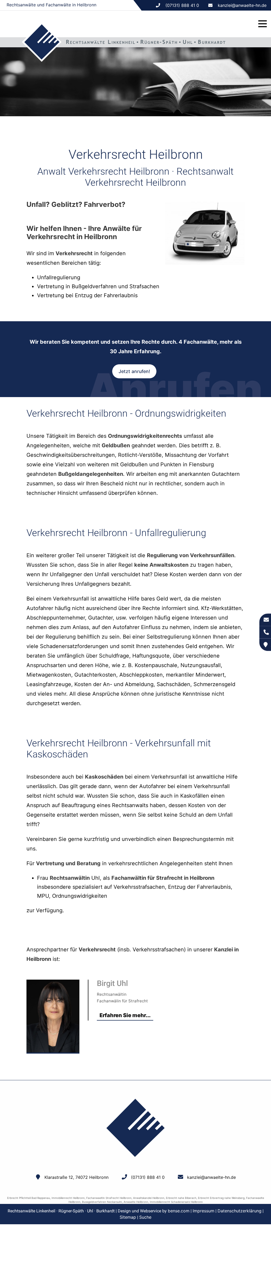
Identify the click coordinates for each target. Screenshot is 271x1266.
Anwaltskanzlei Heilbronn (148, 1197)
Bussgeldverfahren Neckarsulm (102, 1201)
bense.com (178, 1210)
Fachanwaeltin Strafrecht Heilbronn (109, 1197)
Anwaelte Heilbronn (136, 1201)
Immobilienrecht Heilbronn (68, 1197)
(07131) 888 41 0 (148, 1177)
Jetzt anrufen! (134, 371)
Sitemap (128, 1217)
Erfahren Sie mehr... (125, 1015)
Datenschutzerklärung (239, 1210)
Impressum (203, 1210)
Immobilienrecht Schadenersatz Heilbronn (176, 1201)
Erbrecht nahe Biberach (181, 1197)
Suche (145, 1217)
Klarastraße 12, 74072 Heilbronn (76, 1177)
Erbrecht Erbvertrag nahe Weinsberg (221, 1197)
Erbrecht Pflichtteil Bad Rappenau (28, 1197)
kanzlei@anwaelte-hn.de (242, 5)
